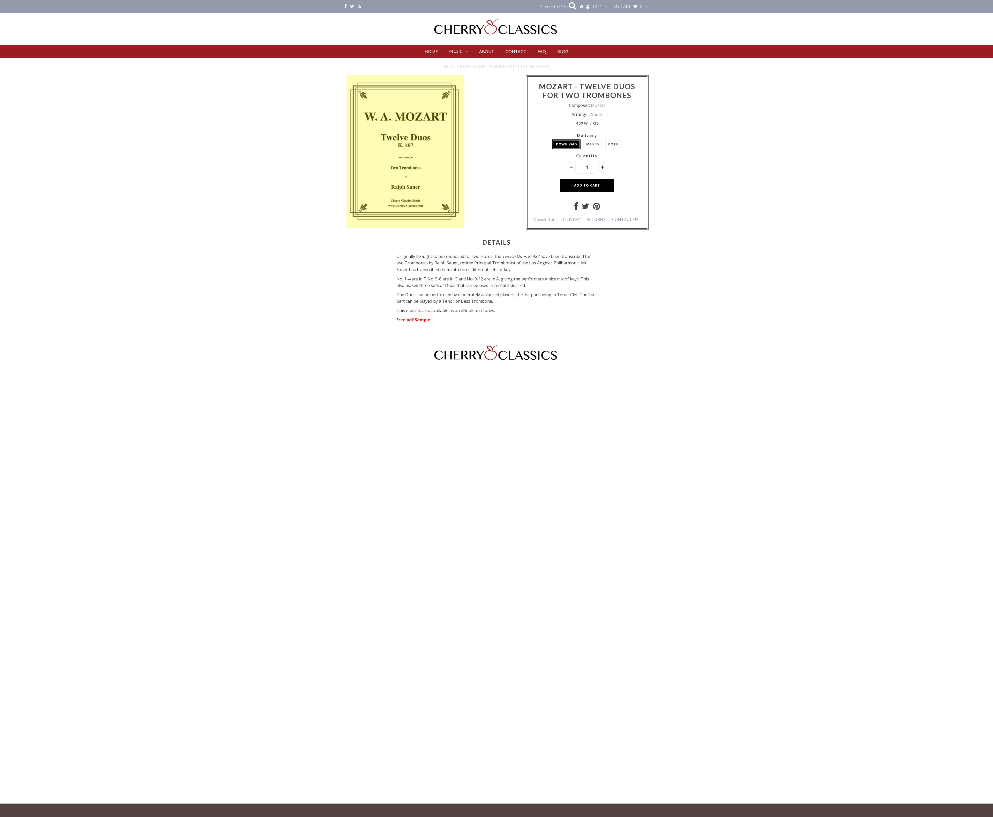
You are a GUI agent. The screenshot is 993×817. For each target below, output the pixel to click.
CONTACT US (625, 219)
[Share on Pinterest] (596, 208)
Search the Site (554, 7)
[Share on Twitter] (585, 208)
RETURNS (596, 219)
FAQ (542, 51)
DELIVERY (570, 219)
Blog (562, 51)
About (486, 51)
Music (456, 51)
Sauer (597, 114)
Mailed (592, 144)
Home (431, 51)
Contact (516, 51)
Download (566, 144)
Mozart (598, 105)
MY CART (627, 6)
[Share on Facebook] (576, 208)
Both (613, 144)
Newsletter (544, 219)
